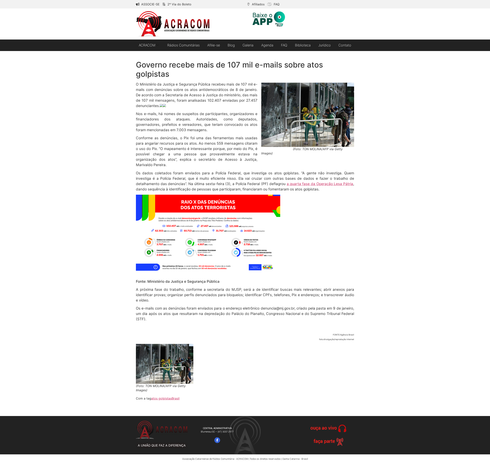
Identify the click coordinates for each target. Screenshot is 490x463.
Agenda (267, 45)
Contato (344, 45)
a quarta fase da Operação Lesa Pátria (320, 184)
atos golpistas (161, 398)
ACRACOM (147, 45)
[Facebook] (217, 440)
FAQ (284, 45)
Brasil (176, 398)
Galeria (248, 45)
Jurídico (324, 45)
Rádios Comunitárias (183, 45)
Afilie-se (213, 45)
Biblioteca (303, 45)
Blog (231, 45)
